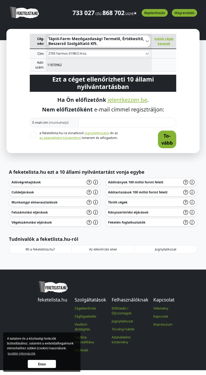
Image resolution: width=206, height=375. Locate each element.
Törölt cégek (118, 202)
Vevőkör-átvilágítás (82, 326)
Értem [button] (42, 364)
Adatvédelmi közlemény (121, 339)
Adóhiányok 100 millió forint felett (135, 182)
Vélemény (160, 308)
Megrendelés (184, 13)
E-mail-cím (50, 122)
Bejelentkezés (154, 13)
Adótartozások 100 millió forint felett (138, 192)
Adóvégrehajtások (26, 182)
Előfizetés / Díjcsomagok (122, 310)
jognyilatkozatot (97, 133)
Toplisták (81, 350)
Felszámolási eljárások (29, 212)
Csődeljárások (22, 192)
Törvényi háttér (123, 329)
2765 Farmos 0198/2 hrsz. (67, 53)
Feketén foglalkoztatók (126, 222)
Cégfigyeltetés (85, 316)
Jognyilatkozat (165, 249)
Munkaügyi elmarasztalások (34, 202)
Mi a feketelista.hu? (40, 249)
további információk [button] (21, 353)
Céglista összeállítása (84, 339)
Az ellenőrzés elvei (103, 249)
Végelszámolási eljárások (31, 222)
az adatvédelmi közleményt (60, 138)
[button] (135, 11)
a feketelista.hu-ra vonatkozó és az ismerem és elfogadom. (78, 135)
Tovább (167, 139)
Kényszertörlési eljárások (128, 212)
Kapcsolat (160, 316)
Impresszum (162, 324)
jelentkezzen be (127, 100)
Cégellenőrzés (85, 308)
